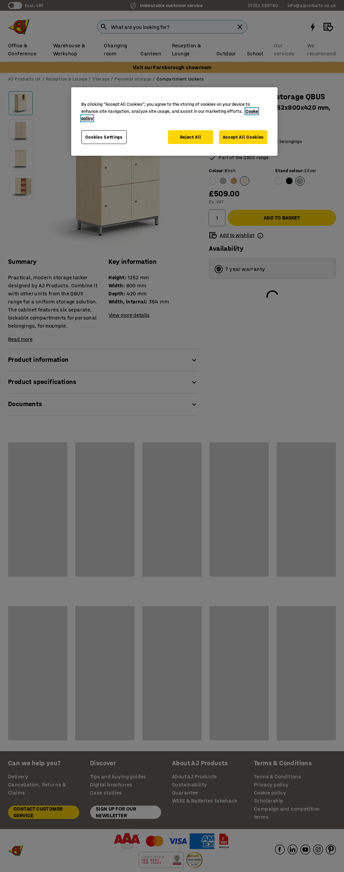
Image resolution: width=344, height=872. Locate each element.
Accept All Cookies (243, 137)
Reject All (190, 137)
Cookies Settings (104, 137)
